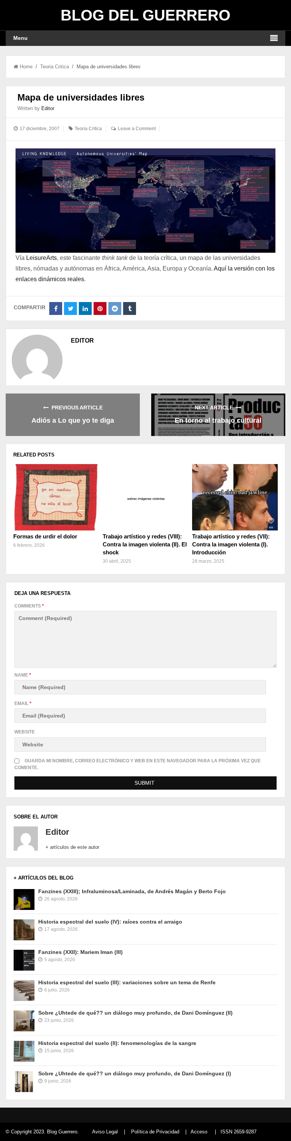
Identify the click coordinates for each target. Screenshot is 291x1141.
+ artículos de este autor (72, 847)
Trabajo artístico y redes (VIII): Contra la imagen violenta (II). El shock (145, 544)
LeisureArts (41, 258)
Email (22, 703)
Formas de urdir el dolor (45, 536)
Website (24, 732)
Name (22, 675)
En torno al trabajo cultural (218, 420)
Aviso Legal (105, 1132)
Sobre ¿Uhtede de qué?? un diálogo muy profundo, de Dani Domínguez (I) (134, 1073)
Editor (47, 108)
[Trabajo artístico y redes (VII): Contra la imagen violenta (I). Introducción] (235, 497)
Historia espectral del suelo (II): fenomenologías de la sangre (117, 1043)
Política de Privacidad (155, 1132)
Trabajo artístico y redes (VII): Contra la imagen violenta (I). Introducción (231, 544)
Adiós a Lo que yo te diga (72, 420)
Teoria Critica (54, 66)
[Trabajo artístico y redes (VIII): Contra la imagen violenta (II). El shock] (145, 497)
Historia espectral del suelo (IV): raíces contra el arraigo (110, 922)
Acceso (199, 1132)
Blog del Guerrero (145, 15)
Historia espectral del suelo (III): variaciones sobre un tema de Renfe (127, 982)
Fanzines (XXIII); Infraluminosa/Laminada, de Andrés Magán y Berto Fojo (132, 891)
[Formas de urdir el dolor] (56, 497)
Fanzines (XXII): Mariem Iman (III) (80, 952)
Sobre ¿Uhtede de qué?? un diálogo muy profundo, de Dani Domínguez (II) (135, 1013)
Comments (29, 606)
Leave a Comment (137, 128)
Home (26, 66)
